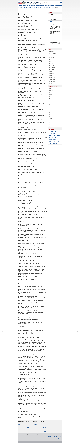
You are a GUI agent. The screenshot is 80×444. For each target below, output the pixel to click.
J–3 (49, 102)
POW (49, 112)
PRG (49, 116)
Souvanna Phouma (52, 79)
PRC (49, 114)
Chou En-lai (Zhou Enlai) (52, 53)
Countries (27, 427)
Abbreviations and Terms (53, 19)
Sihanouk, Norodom (52, 77)
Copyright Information (42, 429)
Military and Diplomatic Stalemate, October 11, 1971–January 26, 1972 (55, 43)
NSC (49, 110)
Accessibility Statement (42, 424)
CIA (49, 92)
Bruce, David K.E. (51, 51)
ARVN (50, 88)
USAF (50, 124)
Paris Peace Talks (51, 118)
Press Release (51, 14)
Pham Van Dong (51, 73)
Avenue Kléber (51, 90)
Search (19, 424)
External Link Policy (43, 427)
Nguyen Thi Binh (51, 65)
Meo (49, 108)
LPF (49, 104)
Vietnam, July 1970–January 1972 (54, 24)
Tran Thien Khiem (52, 81)
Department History (29, 425)
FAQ (18, 426)
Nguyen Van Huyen (52, 67)
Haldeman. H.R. (51, 57)
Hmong (50, 100)
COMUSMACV (51, 94)
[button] (25, 5)
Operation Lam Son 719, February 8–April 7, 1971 (55, 36)
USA (49, 122)
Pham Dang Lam (51, 71)
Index (50, 46)
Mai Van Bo (50, 61)
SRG (49, 120)
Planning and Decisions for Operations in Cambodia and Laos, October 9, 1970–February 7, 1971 (55, 32)
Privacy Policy (43, 425)
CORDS (50, 96)
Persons (50, 21)
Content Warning (43, 431)
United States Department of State (54, 436)
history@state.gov (59, 438)
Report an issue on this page (22, 441)
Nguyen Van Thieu (51, 69)
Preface (50, 16)
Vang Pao (50, 83)
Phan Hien (50, 75)
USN (49, 126)
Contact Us (35, 424)
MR (49, 106)
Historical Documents (27, 424)
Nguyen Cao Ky (51, 63)
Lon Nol (50, 59)
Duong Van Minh (51, 55)
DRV (49, 98)
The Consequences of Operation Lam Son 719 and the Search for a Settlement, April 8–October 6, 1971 (55, 39)
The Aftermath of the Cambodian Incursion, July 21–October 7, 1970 (55, 27)
